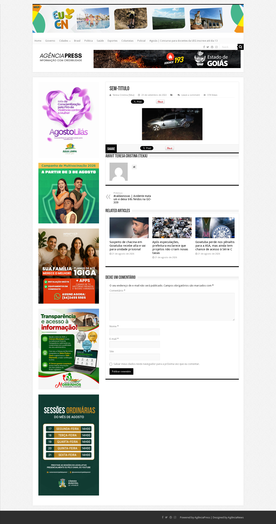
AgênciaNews (236, 517)
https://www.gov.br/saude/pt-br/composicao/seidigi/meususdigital (69, 162)
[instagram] (216, 47)
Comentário (117, 290)
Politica (88, 40)
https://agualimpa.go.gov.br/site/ (68, 81)
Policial (141, 40)
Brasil (77, 40)
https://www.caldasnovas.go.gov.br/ (138, 4)
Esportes (112, 40)
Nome (114, 326)
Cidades (63, 40)
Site (112, 351)
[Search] (241, 47)
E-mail (114, 338)
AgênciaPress (202, 517)
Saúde (100, 40)
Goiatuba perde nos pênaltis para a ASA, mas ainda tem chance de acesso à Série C (215, 245)
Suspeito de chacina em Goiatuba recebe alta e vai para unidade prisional (127, 245)
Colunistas (127, 40)
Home (38, 40)
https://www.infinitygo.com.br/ (69, 228)
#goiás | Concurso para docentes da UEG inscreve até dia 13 (184, 40)
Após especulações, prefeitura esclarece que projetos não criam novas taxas (170, 247)
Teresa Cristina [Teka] (123, 95)
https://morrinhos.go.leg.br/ (68, 308)
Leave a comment (190, 95)
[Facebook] (204, 47)
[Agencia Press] (61, 57)
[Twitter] (208, 47)
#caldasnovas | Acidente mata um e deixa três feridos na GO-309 (132, 198)
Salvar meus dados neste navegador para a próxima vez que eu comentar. (157, 363)
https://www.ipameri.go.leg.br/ (69, 394)
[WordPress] (212, 47)
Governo (50, 40)
